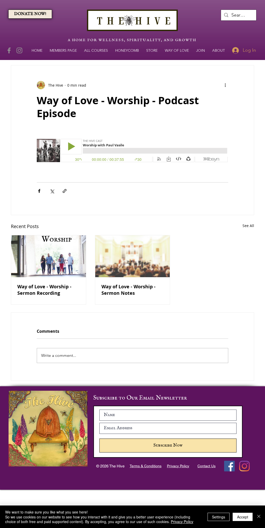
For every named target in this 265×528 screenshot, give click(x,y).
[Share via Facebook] (39, 190)
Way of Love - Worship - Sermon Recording (44, 289)
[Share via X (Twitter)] (51, 190)
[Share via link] (64, 190)
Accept (242, 516)
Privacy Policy (182, 521)
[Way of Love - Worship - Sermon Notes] (132, 256)
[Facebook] (9, 50)
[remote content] (132, 151)
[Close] (259, 517)
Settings (218, 516)
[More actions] (225, 85)
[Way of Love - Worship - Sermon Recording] (48, 256)
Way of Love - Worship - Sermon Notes (128, 289)
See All (248, 225)
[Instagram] (19, 50)
